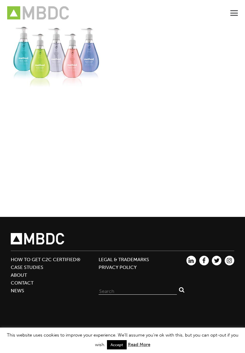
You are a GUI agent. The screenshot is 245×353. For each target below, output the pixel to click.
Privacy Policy (118, 267)
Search (181, 290)
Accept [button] (117, 345)
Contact (22, 283)
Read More (139, 344)
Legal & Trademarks (124, 259)
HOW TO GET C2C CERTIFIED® (45, 259)
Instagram (229, 260)
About (19, 275)
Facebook (204, 260)
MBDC (38, 13)
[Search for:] (138, 290)
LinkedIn (191, 260)
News (17, 290)
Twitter (216, 260)
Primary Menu (234, 12)
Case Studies (27, 267)
